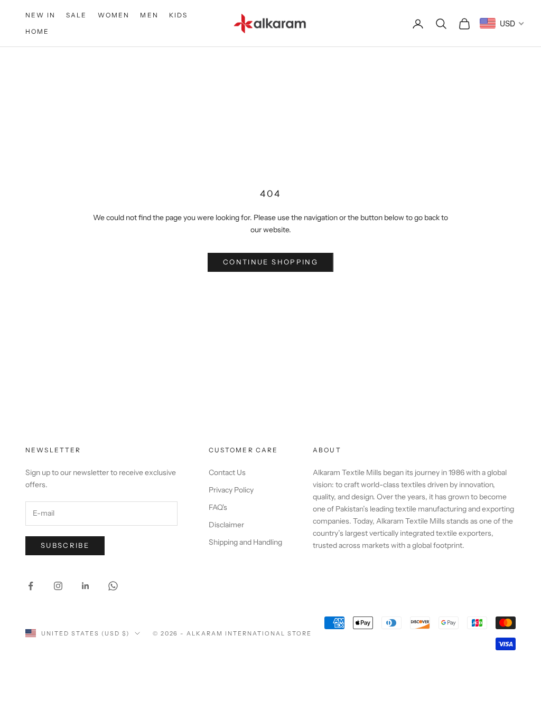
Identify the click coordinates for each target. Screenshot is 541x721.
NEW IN (40, 15)
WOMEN (114, 15)
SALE (76, 15)
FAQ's (218, 507)
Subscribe (65, 545)
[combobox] (502, 23)
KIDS (178, 15)
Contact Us (227, 472)
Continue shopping (270, 262)
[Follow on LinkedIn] (85, 586)
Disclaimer (226, 524)
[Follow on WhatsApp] (113, 586)
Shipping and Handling (245, 542)
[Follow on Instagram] (58, 586)
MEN (149, 15)
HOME (37, 31)
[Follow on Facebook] (30, 586)
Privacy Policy (231, 490)
